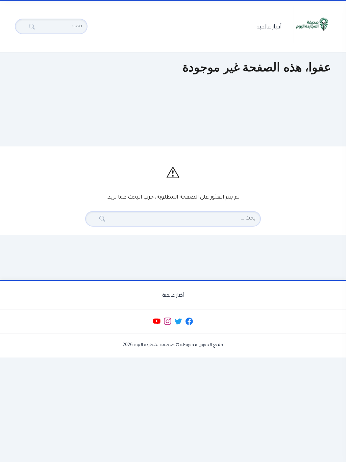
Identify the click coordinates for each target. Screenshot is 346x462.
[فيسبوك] (189, 321)
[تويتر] (178, 321)
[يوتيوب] (156, 321)
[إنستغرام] (167, 321)
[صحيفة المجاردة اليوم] (311, 24)
